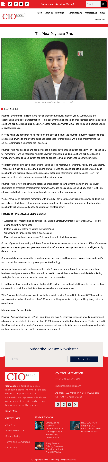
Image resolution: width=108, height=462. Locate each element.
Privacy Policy (12, 436)
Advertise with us (14, 430)
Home (39, 13)
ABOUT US (49, 13)
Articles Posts (75, 13)
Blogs (102, 13)
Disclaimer (11, 447)
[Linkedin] (21, 4)
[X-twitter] (27, 4)
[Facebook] (10, 4)
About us (10, 425)
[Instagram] (16, 4)
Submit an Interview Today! (57, 4)
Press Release (91, 13)
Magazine (59, 13)
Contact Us (100, 19)
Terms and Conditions (17, 442)
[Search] (104, 4)
